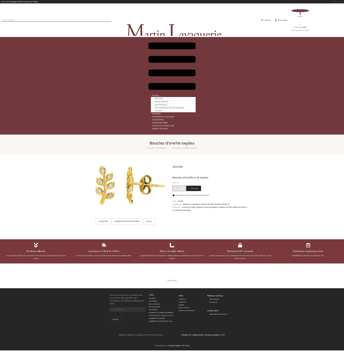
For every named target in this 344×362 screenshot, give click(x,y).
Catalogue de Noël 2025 (163, 126)
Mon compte (282, 20)
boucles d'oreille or (240, 207)
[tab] (104, 221)
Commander (194, 188)
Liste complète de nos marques (169, 108)
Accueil (155, 95)
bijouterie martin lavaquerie (207, 207)
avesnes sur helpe (188, 207)
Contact (158, 111)
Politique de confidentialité (192, 335)
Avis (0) (149, 221)
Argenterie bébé (160, 123)
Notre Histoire (162, 102)
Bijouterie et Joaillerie (163, 117)
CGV (223, 335)
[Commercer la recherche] (1, 20)
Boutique (159, 98)
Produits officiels (35, 251)
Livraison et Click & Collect (104, 251)
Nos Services (161, 105)
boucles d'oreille (226, 207)
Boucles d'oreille (207, 204)
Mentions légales (212, 335)
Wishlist (268, 20)
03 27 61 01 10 (337, 2)
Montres (156, 114)
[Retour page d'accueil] (171, 17)
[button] (172, 66)
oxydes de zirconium (183, 210)
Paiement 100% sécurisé (240, 251)
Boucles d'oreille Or (222, 204)
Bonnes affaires (160, 129)
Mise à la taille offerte (172, 251)
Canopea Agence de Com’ (179, 346)
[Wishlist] (262, 20)
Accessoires (158, 120)
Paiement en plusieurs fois (308, 251)
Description (103, 221)
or (173, 210)
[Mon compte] (276, 20)
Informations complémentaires (127, 221)
